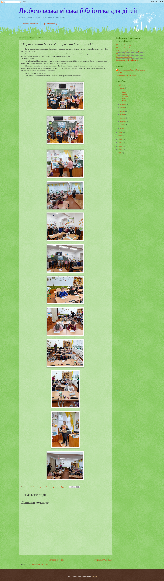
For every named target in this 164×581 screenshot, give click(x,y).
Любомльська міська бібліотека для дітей (78, 10)
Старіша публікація (103, 559)
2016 (120, 146)
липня (122, 111)
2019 (120, 136)
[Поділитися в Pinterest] (79, 487)
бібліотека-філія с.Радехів (124, 54)
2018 (120, 139)
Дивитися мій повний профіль (126, 75)
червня (122, 114)
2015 (120, 149)
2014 (120, 153)
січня (122, 128)
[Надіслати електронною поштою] (70, 487)
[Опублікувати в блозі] (72, 487)
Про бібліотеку (50, 23)
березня (123, 121)
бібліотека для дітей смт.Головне (127, 60)
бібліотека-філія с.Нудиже (124, 45)
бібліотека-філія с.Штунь (124, 48)
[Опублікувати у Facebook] (77, 487)
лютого (123, 125)
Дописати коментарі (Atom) (39, 564)
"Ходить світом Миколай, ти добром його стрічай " (124, 95)
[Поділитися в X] (75, 487)
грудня (122, 88)
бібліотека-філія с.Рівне (124, 57)
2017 (120, 143)
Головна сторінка (30, 23)
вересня (123, 104)
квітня (122, 118)
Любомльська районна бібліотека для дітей (130, 51)
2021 (120, 85)
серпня (122, 108)
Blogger (94, 577)
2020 (120, 132)
